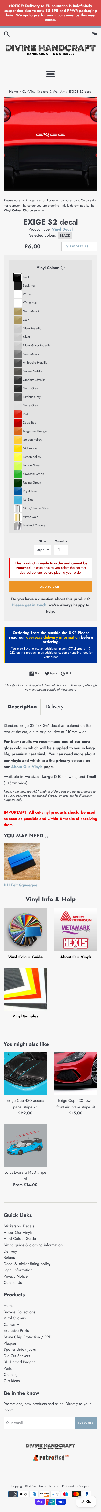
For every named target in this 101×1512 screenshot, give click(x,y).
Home (8, 1305)
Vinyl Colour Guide (25, 957)
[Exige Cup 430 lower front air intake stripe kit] (75, 1073)
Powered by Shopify (75, 1486)
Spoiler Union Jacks (20, 1349)
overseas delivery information (53, 637)
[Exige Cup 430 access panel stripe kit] (25, 1073)
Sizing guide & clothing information (33, 1245)
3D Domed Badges (19, 1362)
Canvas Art (13, 1324)
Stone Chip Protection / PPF (27, 1337)
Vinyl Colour (48, 268)
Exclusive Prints (16, 1330)
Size (42, 541)
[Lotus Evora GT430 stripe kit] (25, 1145)
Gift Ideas (12, 1381)
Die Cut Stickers (17, 1356)
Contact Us (13, 1282)
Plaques (10, 1343)
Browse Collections (19, 1312)
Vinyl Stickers (15, 1318)
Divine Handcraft (49, 1486)
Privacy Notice (16, 1276)
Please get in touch (29, 605)
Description (22, 706)
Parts (8, 1368)
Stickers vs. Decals (19, 1226)
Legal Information (18, 1270)
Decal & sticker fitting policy (27, 1264)
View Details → (79, 246)
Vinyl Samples (25, 1016)
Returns (9, 1257)
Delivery (54, 706)
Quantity (61, 541)
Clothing (11, 1374)
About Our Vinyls (26, 767)
